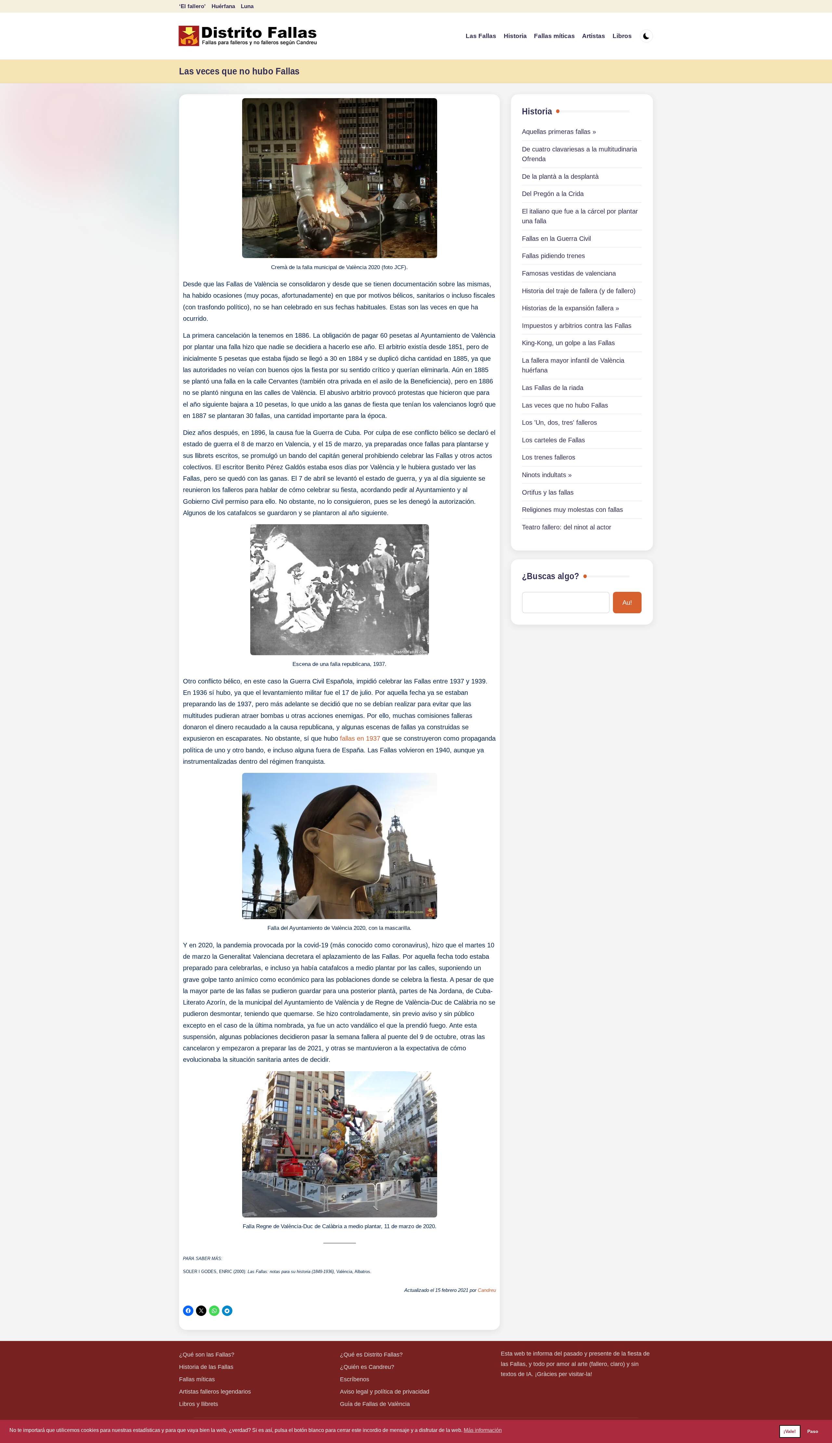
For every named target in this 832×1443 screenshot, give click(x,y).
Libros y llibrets (198, 1404)
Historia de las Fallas (206, 1367)
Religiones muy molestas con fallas (572, 509)
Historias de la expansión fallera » (570, 308)
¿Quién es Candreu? (367, 1367)
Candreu (487, 1290)
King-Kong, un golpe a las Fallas (568, 342)
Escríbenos (354, 1379)
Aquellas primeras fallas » (559, 131)
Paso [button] (812, 1431)
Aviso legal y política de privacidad (384, 1391)
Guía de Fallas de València (375, 1404)
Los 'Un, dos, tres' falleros (559, 422)
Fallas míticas (197, 1379)
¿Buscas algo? (550, 576)
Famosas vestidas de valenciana (569, 273)
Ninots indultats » (547, 474)
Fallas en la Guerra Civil (556, 238)
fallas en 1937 (360, 738)
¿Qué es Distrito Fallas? (371, 1354)
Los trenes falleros (548, 457)
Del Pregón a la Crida (553, 193)
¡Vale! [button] (790, 1431)
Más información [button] (483, 1430)
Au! (627, 602)
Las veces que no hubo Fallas (565, 405)
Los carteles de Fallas (553, 440)
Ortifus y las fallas (548, 492)
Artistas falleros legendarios (215, 1391)
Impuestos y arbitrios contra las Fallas (576, 325)
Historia (537, 111)
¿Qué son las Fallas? (206, 1354)
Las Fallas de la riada (552, 387)
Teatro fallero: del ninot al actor (566, 527)
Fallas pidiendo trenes (553, 255)
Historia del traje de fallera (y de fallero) (579, 290)
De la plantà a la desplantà (560, 176)
